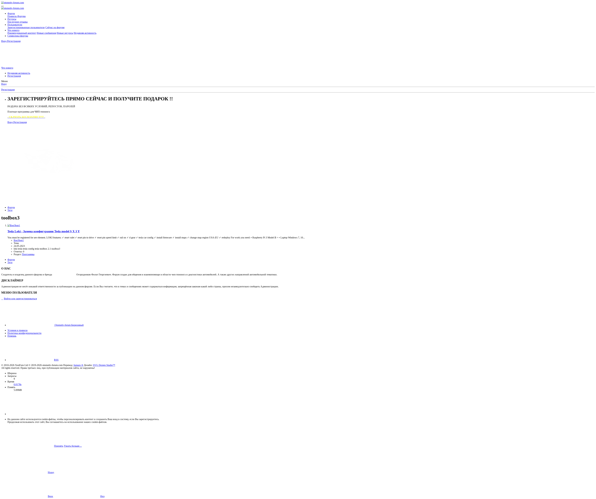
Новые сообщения (46, 33)
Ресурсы (11, 19)
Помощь (11, 336)
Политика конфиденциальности (24, 333)
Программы (28, 254)
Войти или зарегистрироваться (20, 298)
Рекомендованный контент (21, 33)
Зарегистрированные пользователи (26, 27)
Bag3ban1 (19, 240)
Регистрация (14, 76)
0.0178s (17, 384)
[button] (30, 414)
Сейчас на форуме (55, 27)
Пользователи (14, 24)
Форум (11, 13)
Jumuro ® (78, 365)
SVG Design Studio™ (104, 365)
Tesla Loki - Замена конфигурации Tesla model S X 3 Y (43, 231)
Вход (4, 84)
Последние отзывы (17, 22)
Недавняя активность (85, 33)
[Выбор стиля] (24, 65)
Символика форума (17, 35)
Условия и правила (17, 330)
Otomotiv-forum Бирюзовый (69, 325)
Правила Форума (16, 16)
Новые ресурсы (65, 33)
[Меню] (2, 6)
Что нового (13, 30)
